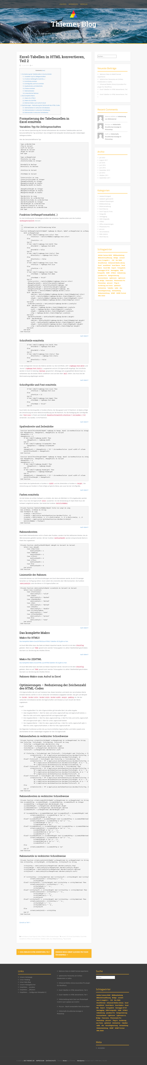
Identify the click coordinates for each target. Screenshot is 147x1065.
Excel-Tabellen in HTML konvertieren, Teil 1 (35, 952)
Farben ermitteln (29, 88)
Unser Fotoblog (25, 980)
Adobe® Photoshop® (106, 201)
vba (51, 939)
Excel (70, 936)
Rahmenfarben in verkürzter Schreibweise (36, 108)
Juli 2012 (102, 173)
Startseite (63, 4)
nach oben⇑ (84, 336)
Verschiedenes (104, 232)
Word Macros (103, 237)
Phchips (107, 124)
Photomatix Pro (104, 227)
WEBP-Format (121, 293)
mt (32, 65)
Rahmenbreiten (28, 91)
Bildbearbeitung (104, 204)
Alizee (65, 1061)
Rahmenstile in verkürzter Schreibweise (35, 112)
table (47, 939)
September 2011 (104, 178)
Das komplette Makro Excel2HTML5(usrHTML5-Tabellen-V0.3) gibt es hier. (44, 641)
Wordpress (81, 1061)
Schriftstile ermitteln (30, 81)
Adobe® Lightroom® (106, 199)
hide (43, 70)
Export (114, 268)
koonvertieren (36, 939)
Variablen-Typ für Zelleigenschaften (34, 76)
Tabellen (43, 939)
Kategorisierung (113, 275)
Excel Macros (25, 936)
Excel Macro (116, 265)
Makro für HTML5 (29, 98)
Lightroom (113, 278)
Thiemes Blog (73, 23)
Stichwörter (102, 288)
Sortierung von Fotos (105, 285)
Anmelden (101, 1048)
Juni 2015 (102, 168)
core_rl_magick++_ (104, 260)
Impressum (84, 4)
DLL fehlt (119, 260)
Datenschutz (73, 4)
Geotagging (103, 216)
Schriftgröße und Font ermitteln (33, 84)
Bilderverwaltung (105, 206)
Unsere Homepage (26, 977)
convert (63, 936)
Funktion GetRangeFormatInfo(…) (34, 79)
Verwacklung (116, 291)
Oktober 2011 (103, 175)
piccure (101, 229)
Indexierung (121, 273)
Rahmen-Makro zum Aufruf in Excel (34, 103)
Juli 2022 (102, 158)
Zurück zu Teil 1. (25, 922)
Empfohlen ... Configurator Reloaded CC (33, 992)
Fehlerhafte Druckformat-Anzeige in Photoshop (113, 127)
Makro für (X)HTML (29, 100)
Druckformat (102, 263)
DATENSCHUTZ (51, 1061)
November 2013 (104, 170)
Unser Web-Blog (25, 982)
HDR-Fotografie (104, 219)
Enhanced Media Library (116, 263)
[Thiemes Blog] (73, 14)
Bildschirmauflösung (105, 258)
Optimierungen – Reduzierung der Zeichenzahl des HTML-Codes (40, 105)
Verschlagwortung (104, 291)
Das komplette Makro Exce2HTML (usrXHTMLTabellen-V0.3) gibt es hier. (43, 663)
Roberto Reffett (110, 116)
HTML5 (43, 936)
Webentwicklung (57, 939)
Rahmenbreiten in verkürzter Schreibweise (36, 110)
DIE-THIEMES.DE (29, 1061)
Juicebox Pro (102, 275)
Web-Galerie (103, 234)
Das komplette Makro (28, 96)
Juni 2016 (102, 165)
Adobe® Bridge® (105, 196)
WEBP (113, 293)
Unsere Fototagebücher (28, 985)
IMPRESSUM (40, 1061)
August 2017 (103, 160)
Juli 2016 (102, 163)
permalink (68, 939)
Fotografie (102, 214)
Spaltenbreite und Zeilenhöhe (32, 86)
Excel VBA (83, 936)
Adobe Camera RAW (105, 255)
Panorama (109, 280)
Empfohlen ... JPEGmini (27, 990)
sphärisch (117, 285)
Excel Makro (76, 936)
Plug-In (116, 283)
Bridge (116, 258)
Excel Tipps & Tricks (35, 936)
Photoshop (102, 283)
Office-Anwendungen (52, 936)
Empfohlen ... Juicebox (27, 987)
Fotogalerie (121, 268)
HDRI (108, 273)
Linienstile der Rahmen (30, 93)
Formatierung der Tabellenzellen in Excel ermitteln (36, 74)
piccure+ (110, 283)
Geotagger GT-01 (103, 270)
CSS (67, 936)
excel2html (23, 939)
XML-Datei (101, 296)
